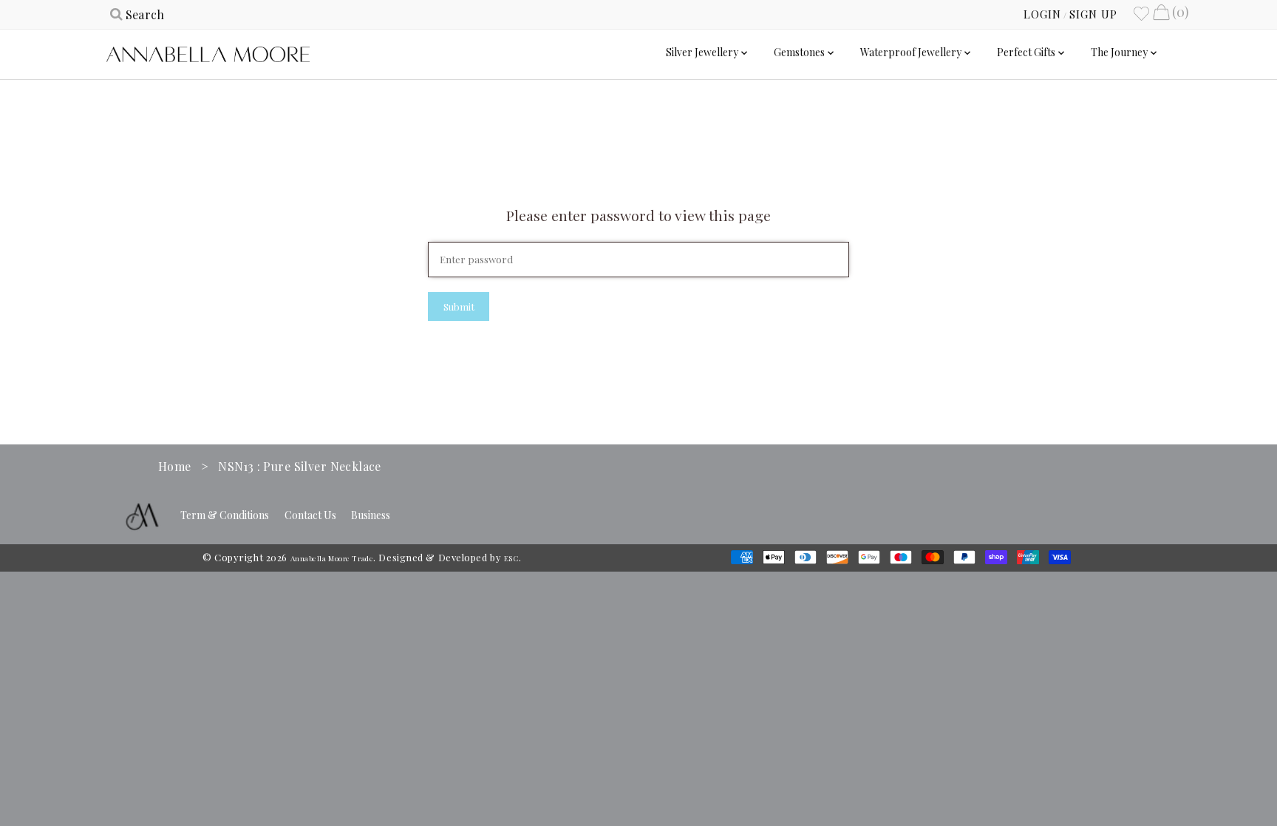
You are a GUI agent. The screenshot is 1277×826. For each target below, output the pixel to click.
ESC (511, 558)
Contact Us (310, 515)
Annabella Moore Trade (332, 558)
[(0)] (1161, 14)
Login (1042, 14)
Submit (458, 306)
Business (370, 515)
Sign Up (1093, 14)
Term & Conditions (224, 515)
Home (174, 466)
